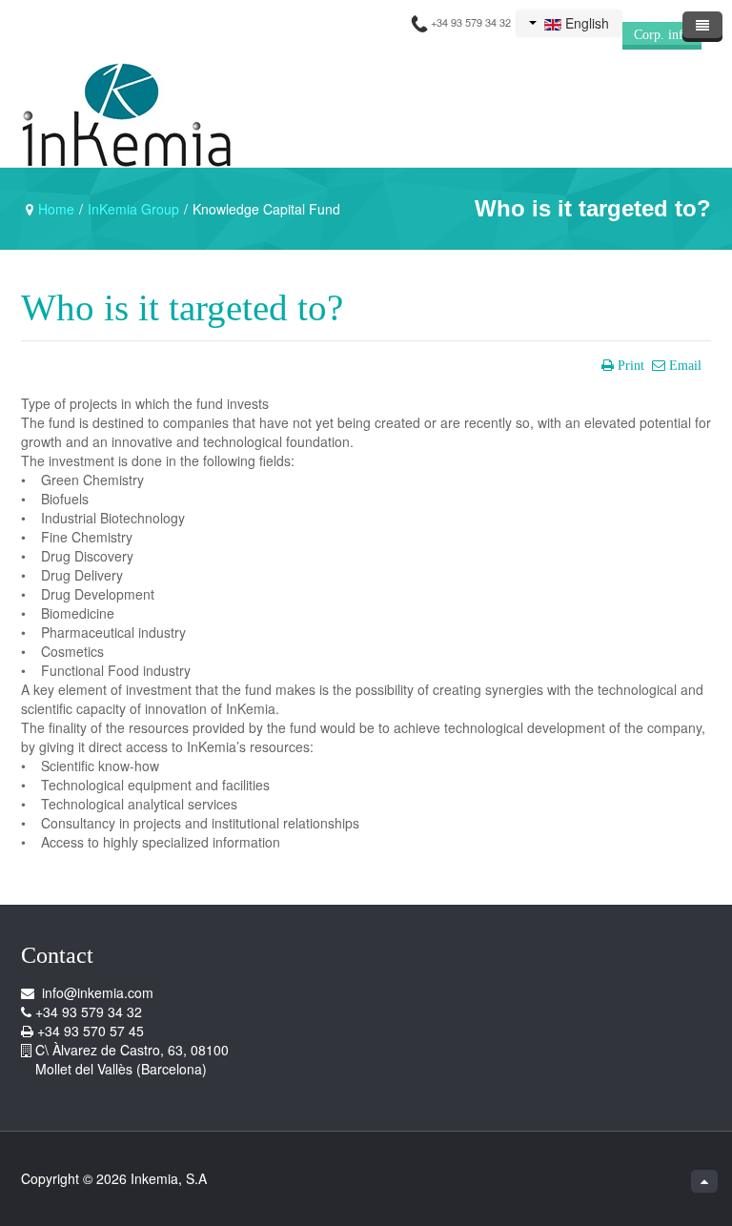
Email (685, 365)
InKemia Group (133, 208)
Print (631, 365)
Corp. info (662, 35)
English (585, 22)
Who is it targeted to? (182, 308)
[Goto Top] (704, 1181)
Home (56, 208)
